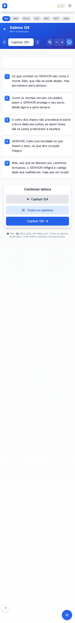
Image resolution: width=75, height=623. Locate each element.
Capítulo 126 (35, 221)
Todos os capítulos (39, 210)
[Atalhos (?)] (5, 608)
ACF (36, 18)
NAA (66, 18)
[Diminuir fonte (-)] (57, 42)
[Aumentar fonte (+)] (62, 42)
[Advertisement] (37, 62)
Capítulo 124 (39, 199)
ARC (46, 18)
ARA (15, 18)
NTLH (26, 18)
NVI (6, 18)
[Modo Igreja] (69, 42)
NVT (56, 18)
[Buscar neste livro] (50, 42)
